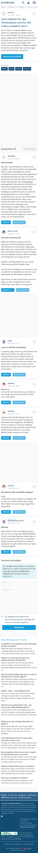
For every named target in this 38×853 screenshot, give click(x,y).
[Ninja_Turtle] (4, 232)
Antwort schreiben (12, 56)
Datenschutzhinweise (13, 622)
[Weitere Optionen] (34, 13)
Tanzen (18, 69)
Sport (11, 69)
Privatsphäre (28, 844)
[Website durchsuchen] (23, 2)
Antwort (6, 590)
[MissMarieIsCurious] (4, 521)
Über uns (5, 797)
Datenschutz (18, 844)
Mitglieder (23, 795)
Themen (11, 7)
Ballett (22, 7)
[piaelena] (4, 384)
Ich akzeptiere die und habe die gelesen (19, 619)
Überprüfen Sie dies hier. (27, 827)
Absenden (19, 627)
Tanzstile (27, 69)
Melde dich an (8, 569)
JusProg (18, 839)
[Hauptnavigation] (34, 2)
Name (5, 582)
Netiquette (32, 795)
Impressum (8, 844)
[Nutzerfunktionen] (28, 2)
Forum (3, 7)
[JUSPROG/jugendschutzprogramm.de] (9, 833)
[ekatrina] (4, 412)
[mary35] (4, 486)
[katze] (4, 341)
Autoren (13, 797)
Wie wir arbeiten (24, 797)
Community (12, 795)
